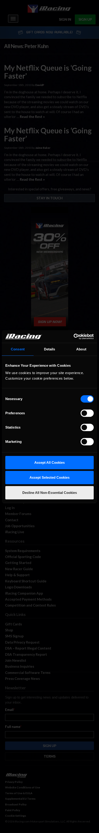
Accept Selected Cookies (49, 477)
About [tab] (81, 349)
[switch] (87, 413)
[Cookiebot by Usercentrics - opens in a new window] (73, 337)
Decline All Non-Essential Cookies (49, 493)
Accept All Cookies (49, 462)
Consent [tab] (18, 349)
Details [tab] (49, 349)
